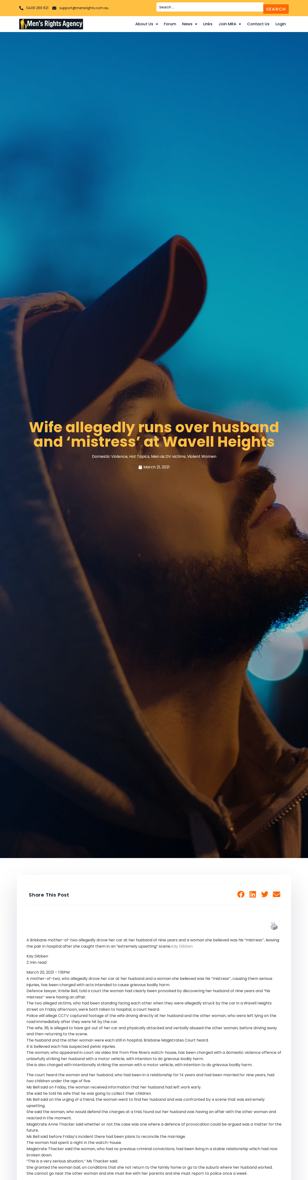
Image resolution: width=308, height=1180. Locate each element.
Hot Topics (139, 456)
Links (208, 24)
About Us (144, 24)
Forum (170, 24)
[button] (241, 894)
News (187, 24)
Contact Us (258, 24)
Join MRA (227, 24)
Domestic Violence (110, 456)
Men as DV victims (168, 456)
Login (281, 24)
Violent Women (201, 456)
